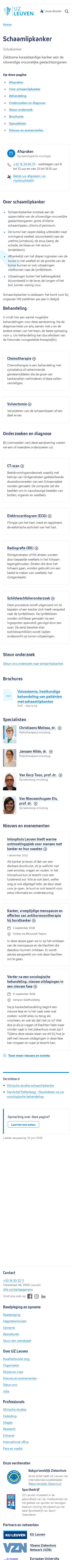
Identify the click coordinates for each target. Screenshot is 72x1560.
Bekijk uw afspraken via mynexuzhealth (29, 178)
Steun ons (10, 1384)
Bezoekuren (11, 1334)
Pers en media (12, 1448)
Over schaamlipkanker (24, 89)
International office (16, 1441)
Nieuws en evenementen (26, 130)
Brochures (16, 116)
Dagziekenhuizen (15, 1321)
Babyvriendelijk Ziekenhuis (45, 1484)
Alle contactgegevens (18, 1289)
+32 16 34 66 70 (24, 164)
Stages (7, 1422)
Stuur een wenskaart (17, 1340)
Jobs (6, 1391)
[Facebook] (29, 1296)
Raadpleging (11, 1314)
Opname (9, 1327)
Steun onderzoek (21, 109)
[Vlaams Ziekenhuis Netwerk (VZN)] (15, 1548)
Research (9, 1428)
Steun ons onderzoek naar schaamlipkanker (33, 663)
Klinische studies (14, 1409)
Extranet (8, 1435)
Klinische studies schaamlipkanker (30, 1085)
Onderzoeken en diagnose (27, 102)
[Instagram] (36, 1296)
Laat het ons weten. (23, 1124)
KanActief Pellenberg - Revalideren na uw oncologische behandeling (35, 1093)
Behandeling (17, 95)
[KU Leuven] (15, 1534)
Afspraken (16, 82)
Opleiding (10, 1416)
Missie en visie (13, 1371)
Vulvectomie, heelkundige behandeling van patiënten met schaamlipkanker (39, 696)
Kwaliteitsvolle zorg (16, 1358)
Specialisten (17, 123)
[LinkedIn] (43, 1296)
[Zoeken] (67, 11)
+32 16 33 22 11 (13, 1280)
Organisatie (11, 1365)
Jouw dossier (53, 11)
